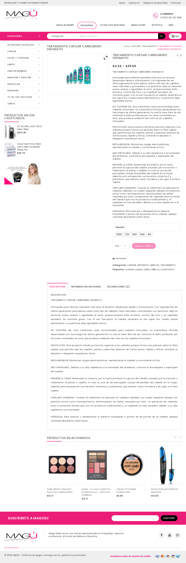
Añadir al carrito (144, 246)
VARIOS (11, 103)
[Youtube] (169, 535)
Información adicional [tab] (86, 286)
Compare (121, 258)
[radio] (119, 234)
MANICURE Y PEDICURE (19, 77)
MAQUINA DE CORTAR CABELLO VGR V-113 (176, 58)
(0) (177, 36)
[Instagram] (177, 535)
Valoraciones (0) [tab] (118, 286)
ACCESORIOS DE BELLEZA (20, 44)
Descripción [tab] (57, 286)
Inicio (122, 3)
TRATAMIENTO (150, 46)
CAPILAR (11, 51)
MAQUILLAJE (13, 84)
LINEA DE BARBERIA (17, 71)
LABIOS (11, 64)
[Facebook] (161, 535)
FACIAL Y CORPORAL (18, 57)
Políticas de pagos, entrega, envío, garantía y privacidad (54, 555)
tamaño (120, 227)
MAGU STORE (138, 25)
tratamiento (168, 269)
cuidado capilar (134, 269)
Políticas (176, 3)
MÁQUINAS (13, 90)
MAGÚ (16, 555)
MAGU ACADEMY (65, 25)
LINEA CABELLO (151, 269)
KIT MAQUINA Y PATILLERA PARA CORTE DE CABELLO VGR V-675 (180, 60)
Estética (157, 25)
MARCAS (154, 265)
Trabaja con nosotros (155, 3)
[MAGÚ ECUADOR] (21, 14)
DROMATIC (143, 265)
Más (171, 25)
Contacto (134, 3)
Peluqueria (87, 25)
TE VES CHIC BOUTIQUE (112, 25)
